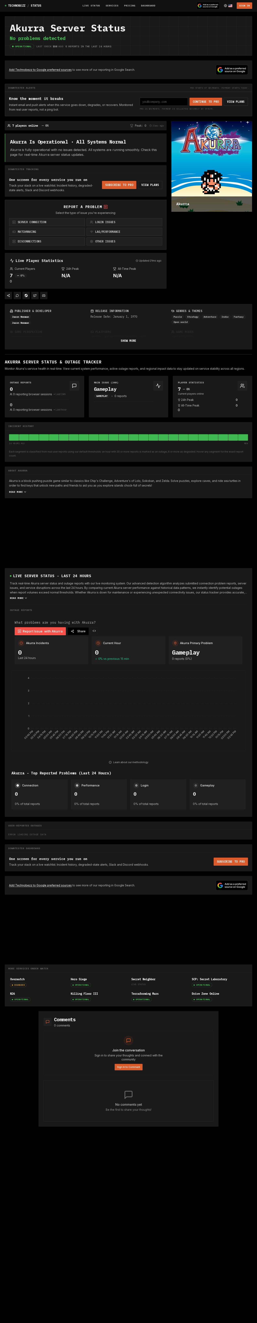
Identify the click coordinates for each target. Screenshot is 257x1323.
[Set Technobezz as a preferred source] (208, 5)
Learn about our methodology (130, 762)
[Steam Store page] (26, 295)
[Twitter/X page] (35, 295)
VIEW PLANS (236, 102)
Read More (16, 491)
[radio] (47, 222)
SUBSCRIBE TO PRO (119, 185)
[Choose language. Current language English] (228, 5)
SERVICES (112, 5)
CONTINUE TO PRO (206, 102)
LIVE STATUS (91, 5)
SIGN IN (244, 5)
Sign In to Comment (128, 1066)
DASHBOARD (148, 5)
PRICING (129, 5)
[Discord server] (43, 295)
